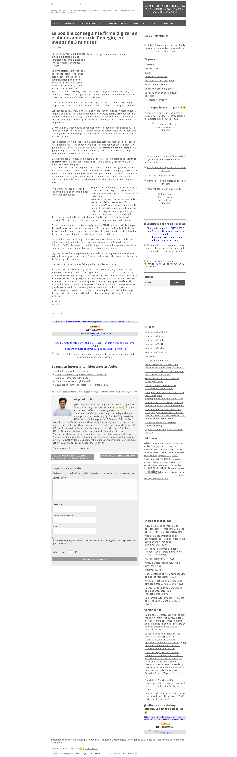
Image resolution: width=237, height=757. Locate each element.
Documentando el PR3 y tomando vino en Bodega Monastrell (165, 575)
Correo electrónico (62, 515)
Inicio (56, 23)
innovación (147, 462)
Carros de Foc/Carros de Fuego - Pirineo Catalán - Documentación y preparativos (163, 551)
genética (178, 459)
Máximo (149, 569)
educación (180, 453)
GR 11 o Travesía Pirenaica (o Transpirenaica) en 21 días (160, 387)
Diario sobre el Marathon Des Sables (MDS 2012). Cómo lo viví (164, 373)
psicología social (168, 472)
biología (162, 446)
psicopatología (180, 472)
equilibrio (175, 456)
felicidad (164, 458)
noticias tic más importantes (167, 465)
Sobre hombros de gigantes (160, 88)
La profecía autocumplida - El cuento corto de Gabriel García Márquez (164, 599)
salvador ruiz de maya (167, 476)
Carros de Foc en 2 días (157, 360)
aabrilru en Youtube (155, 352)
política (179, 465)
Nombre (57, 504)
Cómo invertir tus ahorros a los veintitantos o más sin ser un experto (165, 366)
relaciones (155, 476)
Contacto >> (91, 748)
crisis (162, 452)
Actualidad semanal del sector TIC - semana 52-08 (81, 384)
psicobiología (164, 467)
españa (148, 458)
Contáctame (167, 23)
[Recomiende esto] (52, 309)
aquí (93, 322)
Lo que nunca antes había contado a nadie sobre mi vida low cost (165, 645)
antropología (151, 446)
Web (54, 526)
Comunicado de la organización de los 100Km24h (81, 374)
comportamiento (150, 449)
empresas (162, 456)
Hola (147, 72)
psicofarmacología (177, 468)
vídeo (165, 478)
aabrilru (55, 304)
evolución (156, 459)
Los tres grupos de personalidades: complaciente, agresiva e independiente (163, 590)
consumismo (161, 449)
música (154, 465)
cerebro (175, 446)
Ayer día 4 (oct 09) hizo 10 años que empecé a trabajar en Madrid (163, 582)
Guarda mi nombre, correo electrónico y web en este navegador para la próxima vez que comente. (94, 542)
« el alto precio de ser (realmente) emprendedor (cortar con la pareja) (70, 457)
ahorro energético (177, 443)
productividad (151, 467)
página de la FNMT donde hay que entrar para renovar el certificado (93, 144)
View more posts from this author (71, 448)
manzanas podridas (165, 462)
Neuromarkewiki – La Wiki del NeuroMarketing (161, 424)
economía (170, 452)
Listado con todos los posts (159, 80)
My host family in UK (156, 558)
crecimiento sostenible (151, 453)
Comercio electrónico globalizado (73, 381)
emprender (150, 455)
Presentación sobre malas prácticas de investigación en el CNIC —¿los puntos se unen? (165, 696)
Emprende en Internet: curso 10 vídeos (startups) (162, 380)
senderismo (180, 475)
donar (86, 333)
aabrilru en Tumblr (155, 340)
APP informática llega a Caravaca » (119, 456)
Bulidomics (151, 356)
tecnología (75, 392)
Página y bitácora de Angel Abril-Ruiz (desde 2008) (85, 753)
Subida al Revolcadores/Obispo (72, 377)
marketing (177, 461)
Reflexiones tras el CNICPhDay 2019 (161, 628)
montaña (147, 465)
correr (169, 449)
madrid (155, 462)
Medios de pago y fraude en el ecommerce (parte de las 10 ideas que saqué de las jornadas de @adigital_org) (165, 540)
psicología (152, 471)
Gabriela (149, 680)
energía (168, 456)
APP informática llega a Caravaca (72, 370)
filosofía (171, 459)
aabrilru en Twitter (155, 344)
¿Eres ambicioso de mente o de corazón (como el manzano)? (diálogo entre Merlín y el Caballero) (164, 528)
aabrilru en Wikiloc (155, 348)
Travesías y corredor (118, 23)
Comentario (59, 477)
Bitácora (69, 23)
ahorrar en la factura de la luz (160, 443)
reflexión (147, 476)
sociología (148, 478)
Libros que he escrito (144, 23)
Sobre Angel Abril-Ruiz (90, 23)
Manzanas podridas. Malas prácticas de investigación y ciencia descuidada (164, 404)
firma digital (127, 392)
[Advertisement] (165, 305)
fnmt (135, 392)
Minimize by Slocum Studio (133, 753)
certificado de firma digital (110, 392)
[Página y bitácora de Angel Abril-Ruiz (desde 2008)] (66, 3)
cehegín (95, 392)
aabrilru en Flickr (154, 335)
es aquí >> (74, 259)
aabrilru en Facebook (156, 331)
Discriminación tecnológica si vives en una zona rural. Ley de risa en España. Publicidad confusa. (165, 685)
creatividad (178, 449)
